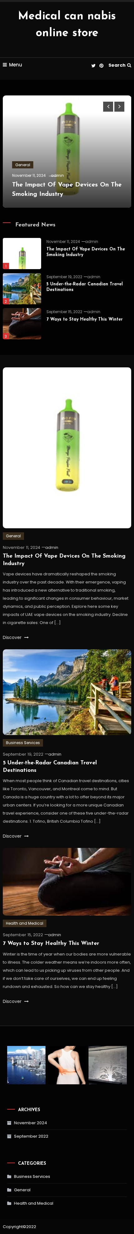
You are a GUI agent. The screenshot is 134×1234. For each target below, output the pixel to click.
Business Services (23, 742)
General (22, 164)
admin (57, 175)
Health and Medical (24, 923)
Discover (13, 637)
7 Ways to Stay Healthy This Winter (84, 319)
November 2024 (30, 1123)
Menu (15, 64)
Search (117, 65)
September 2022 (31, 1136)
